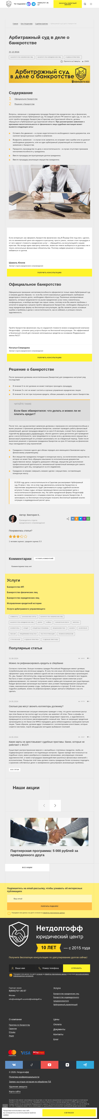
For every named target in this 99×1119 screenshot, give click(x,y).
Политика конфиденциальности (24, 1077)
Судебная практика (73, 57)
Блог (56, 1039)
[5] (25, 536)
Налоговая (83, 628)
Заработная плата (62, 622)
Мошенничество (59, 628)
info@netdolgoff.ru (16, 999)
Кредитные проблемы (41, 628)
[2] (14, 536)
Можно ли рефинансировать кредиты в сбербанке (36, 663)
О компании (15, 1019)
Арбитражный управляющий (65, 1004)
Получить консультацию (49, 273)
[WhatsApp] (88, 519)
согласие (39, 974)
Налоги (72, 628)
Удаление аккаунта (18, 1087)
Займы (48, 622)
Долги (40, 622)
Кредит (25, 628)
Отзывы (12, 1032)
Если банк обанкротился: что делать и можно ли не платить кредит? (47, 412)
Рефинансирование (66, 634)
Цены (56, 1019)
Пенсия (13, 634)
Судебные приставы (50, 639)
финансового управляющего (32, 434)
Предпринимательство (28, 634)
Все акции (27, 867)
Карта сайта (14, 1091)
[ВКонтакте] (73, 519)
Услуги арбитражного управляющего (26, 609)
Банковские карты (29, 616)
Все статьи (14, 769)
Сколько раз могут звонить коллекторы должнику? (36, 706)
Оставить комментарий (44, 558)
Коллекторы (14, 628)
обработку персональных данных (54, 913)
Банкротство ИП (15, 587)
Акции (11, 1036)
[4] (21, 536)
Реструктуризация (48, 634)
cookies (6, 1115)
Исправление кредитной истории (24, 603)
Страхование (15, 639)
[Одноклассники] (77, 519)
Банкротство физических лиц (22, 57)
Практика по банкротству (19, 1025)
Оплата (57, 1024)
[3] (18, 536)
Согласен (69, 1113)
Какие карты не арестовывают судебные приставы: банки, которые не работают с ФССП (47, 743)
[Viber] (84, 519)
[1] (10, 536)
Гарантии (13, 1028)
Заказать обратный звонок (68, 3)
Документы (59, 1029)
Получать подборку (49, 906)
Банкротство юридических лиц (49, 57)
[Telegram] (80, 519)
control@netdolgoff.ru (33, 999)
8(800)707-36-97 (43, 4)
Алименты (14, 616)
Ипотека (76, 622)
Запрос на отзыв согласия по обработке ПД (30, 1082)
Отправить (76, 968)
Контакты (58, 1034)
